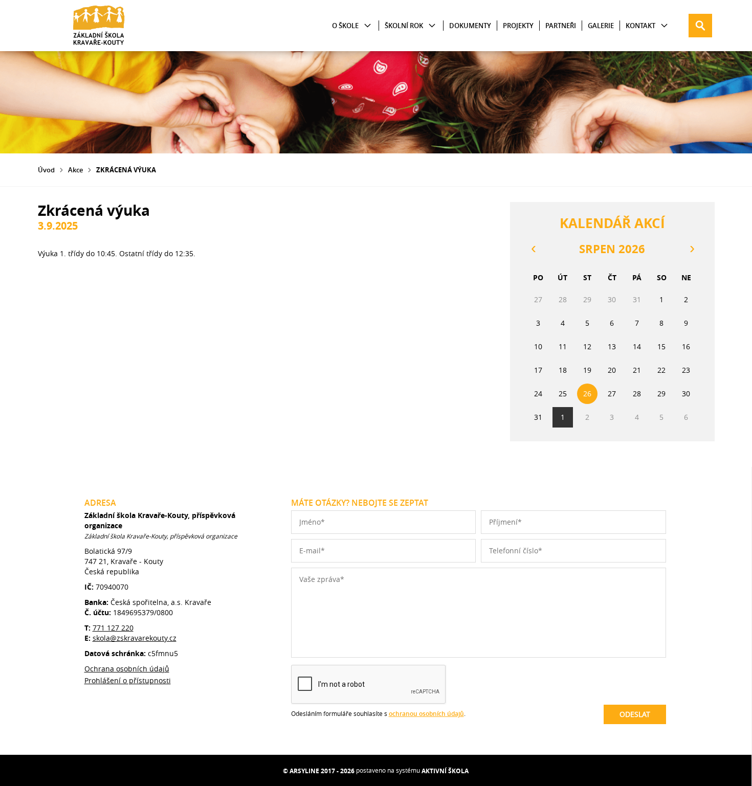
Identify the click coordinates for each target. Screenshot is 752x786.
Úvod (46, 169)
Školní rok (404, 25)
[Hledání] (700, 25)
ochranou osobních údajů (426, 713)
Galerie (601, 25)
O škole (345, 25)
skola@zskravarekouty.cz (134, 638)
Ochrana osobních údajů (126, 668)
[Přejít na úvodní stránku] (99, 25)
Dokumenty (470, 25)
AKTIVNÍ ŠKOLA (445, 771)
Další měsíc (691, 249)
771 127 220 (113, 628)
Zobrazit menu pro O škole (367, 26)
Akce (75, 169)
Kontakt (640, 25)
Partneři (560, 25)
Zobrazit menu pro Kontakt (664, 26)
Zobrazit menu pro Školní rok (432, 26)
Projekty (518, 25)
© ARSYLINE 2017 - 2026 (319, 771)
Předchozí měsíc (533, 249)
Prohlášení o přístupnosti (127, 680)
